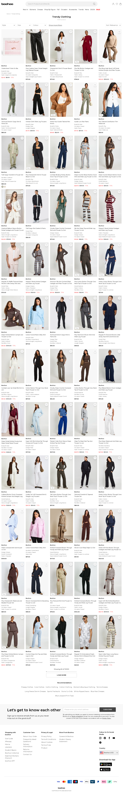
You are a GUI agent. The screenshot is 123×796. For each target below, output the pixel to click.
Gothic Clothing (52, 687)
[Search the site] (94, 4)
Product (44, 748)
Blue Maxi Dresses (97, 691)
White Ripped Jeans (81, 691)
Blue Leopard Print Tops (64, 696)
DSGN (92, 9)
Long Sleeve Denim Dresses (35, 691)
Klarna (7, 744)
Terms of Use (46, 745)
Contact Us (27, 754)
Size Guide (9, 738)
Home (8, 13)
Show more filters (55, 25)
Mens (87, 9)
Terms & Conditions (48, 739)
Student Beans (10, 750)
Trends (81, 9)
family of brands (77, 716)
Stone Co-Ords (66, 691)
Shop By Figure (49, 9)
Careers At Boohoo (66, 736)
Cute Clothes (39, 687)
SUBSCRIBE (107, 709)
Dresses (40, 9)
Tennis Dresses (102, 687)
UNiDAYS (8, 747)
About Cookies (46, 742)
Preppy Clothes (27, 687)
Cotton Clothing (65, 687)
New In (25, 9)
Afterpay (8, 741)
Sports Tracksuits (53, 691)
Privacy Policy (106, 718)
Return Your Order (30, 736)
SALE (98, 9)
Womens (33, 9)
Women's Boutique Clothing (84, 687)
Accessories (73, 9)
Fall (58, 9)
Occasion (64, 9)
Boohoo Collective (12, 753)
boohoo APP (10, 761)
